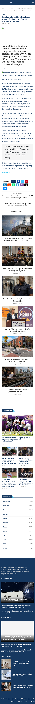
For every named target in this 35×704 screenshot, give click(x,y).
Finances (18, 510)
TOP (18, 540)
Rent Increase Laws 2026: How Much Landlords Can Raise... (23, 686)
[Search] (33, 2)
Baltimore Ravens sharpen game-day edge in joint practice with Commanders (16, 440)
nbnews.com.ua (7, 172)
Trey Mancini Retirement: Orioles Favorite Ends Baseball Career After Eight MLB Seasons (9, 483)
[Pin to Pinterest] (26, 181)
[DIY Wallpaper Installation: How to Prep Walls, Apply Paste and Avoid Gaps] (6, 664)
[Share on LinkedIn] (5, 184)
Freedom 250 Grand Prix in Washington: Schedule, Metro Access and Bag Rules (9, 461)
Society (18, 527)
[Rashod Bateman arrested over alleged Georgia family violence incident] (25, 451)
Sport (18, 531)
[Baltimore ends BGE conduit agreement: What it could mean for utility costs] (17, 377)
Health (18, 514)
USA (18, 544)
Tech (18, 535)
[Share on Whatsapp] (13, 184)
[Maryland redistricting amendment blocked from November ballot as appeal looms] (17, 225)
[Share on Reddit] (9, 184)
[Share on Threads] (26, 184)
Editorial (11, 701)
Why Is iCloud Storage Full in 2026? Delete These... (22, 675)
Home (3, 8)
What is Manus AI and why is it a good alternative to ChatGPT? (15, 600)
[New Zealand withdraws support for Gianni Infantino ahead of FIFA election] (25, 473)
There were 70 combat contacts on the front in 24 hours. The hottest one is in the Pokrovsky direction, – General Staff (17, 638)
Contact (32, 701)
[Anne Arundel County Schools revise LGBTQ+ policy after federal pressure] (17, 256)
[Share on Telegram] (17, 184)
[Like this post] (14, 181)
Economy (18, 506)
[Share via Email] (5, 188)
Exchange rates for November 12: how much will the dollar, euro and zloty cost (16, 651)
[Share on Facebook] (18, 181)
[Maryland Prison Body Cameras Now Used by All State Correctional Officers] (17, 286)
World (18, 548)
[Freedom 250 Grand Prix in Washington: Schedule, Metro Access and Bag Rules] (9, 451)
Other (18, 518)
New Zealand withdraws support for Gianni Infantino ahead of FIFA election (25, 482)
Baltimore (18, 501)
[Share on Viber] (22, 184)
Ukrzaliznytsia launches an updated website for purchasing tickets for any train (17, 645)
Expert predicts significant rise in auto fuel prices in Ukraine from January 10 (16, 606)
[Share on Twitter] (22, 181)
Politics (11, 8)
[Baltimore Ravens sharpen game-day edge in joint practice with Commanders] (17, 425)
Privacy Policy (22, 701)
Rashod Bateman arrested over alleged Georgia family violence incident (25, 461)
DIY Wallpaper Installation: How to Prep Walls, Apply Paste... (22, 663)
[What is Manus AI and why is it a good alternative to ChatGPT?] (17, 592)
